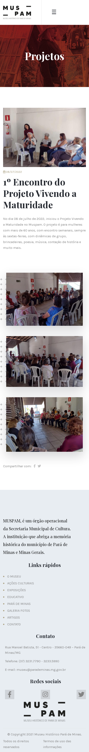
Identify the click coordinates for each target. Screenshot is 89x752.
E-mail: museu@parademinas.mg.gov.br (35, 670)
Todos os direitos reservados (16, 744)
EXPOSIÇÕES (16, 590)
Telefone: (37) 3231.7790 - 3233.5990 (32, 661)
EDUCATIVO (15, 597)
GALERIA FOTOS (18, 611)
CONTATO (14, 624)
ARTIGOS (13, 617)
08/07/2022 (13, 171)
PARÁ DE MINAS (19, 604)
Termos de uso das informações (57, 744)
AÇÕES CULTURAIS (20, 583)
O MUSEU (14, 576)
